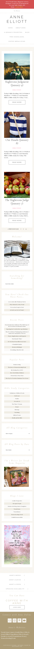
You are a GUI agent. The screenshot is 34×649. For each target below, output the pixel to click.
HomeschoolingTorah (8, 638)
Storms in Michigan (17, 347)
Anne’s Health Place (17, 632)
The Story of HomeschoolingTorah (17, 367)
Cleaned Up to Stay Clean (17, 375)
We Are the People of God (17, 307)
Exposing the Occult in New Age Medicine (17, 329)
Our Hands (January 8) (17, 141)
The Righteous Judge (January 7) (17, 201)
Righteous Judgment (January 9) (17, 83)
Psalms (17, 398)
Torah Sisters (17, 511)
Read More (17, 102)
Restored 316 (17, 646)
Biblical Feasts (17, 415)
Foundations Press (19, 636)
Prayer (17, 407)
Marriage (17, 409)
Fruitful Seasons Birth (17, 517)
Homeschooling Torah (17, 514)
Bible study (17, 90)
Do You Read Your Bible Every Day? (17, 341)
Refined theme (23, 645)
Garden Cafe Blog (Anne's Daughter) (17, 506)
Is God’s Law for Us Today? (17, 310)
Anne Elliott (17, 19)
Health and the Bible (17, 418)
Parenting (17, 412)
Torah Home (17, 509)
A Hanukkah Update (17, 344)
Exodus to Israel (6, 636)
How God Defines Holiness (17, 372)
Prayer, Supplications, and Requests (17, 336)
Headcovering (17, 364)
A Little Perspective (17, 500)
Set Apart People (17, 503)
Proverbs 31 (17, 401)
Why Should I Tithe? (17, 338)
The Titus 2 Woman (17, 404)
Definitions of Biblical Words (17, 393)
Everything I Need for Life (17, 350)
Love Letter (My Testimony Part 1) (17, 301)
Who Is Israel (23, 634)
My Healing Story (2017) (17, 370)
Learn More (17, 607)
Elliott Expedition (12, 634)
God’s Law (17, 395)
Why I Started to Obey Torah (17, 304)
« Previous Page (13, 229)
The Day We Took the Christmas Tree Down (17, 378)
